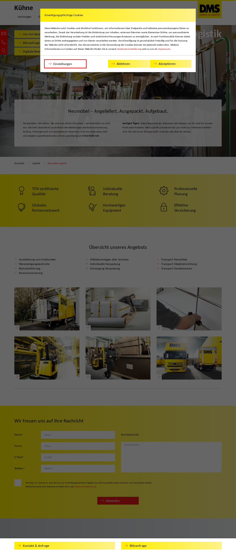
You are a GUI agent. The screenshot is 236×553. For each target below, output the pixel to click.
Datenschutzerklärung (129, 48)
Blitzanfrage (138, 546)
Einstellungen (62, 64)
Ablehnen (123, 64)
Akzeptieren (167, 64)
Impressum (164, 48)
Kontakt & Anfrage (36, 546)
